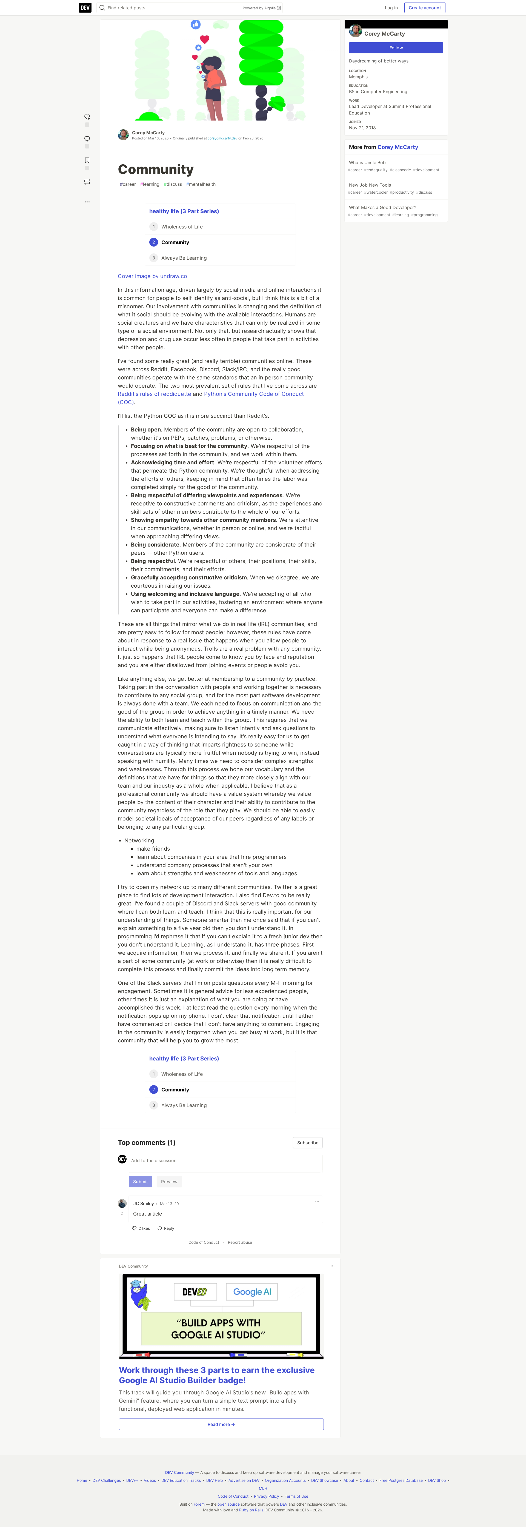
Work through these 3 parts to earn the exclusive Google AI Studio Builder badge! (217, 1375)
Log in (391, 7)
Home (82, 1480)
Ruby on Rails (251, 1510)
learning (149, 184)
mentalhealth (201, 184)
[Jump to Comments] (87, 141)
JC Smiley (143, 1203)
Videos (150, 1480)
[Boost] (87, 182)
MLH (263, 1488)
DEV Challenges (107, 1480)
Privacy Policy (266, 1496)
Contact (367, 1480)
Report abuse (240, 1242)
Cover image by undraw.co (152, 276)
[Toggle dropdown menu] (317, 1201)
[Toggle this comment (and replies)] (123, 1213)
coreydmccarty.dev (223, 138)
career (128, 184)
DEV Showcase (324, 1480)
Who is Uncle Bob (393, 166)
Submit (140, 1181)
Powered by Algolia (260, 8)
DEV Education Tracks (181, 1480)
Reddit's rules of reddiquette (154, 394)
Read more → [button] (221, 1424)
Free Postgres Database (401, 1480)
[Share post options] (87, 201)
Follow (396, 47)
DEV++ (132, 1480)
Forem (199, 1504)
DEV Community (179, 1472)
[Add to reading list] (87, 163)
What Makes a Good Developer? (393, 211)
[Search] (102, 8)
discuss (173, 184)
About (349, 1480)
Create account (425, 7)
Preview (169, 1181)
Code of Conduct (203, 1242)
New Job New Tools (390, 188)
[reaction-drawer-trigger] (87, 119)
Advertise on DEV (243, 1480)
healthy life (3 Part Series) (184, 211)
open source (229, 1504)
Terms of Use (296, 1496)
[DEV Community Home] (85, 7)
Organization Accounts (285, 1480)
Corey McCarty (148, 132)
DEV (283, 1504)
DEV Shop (437, 1480)
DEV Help (214, 1480)
